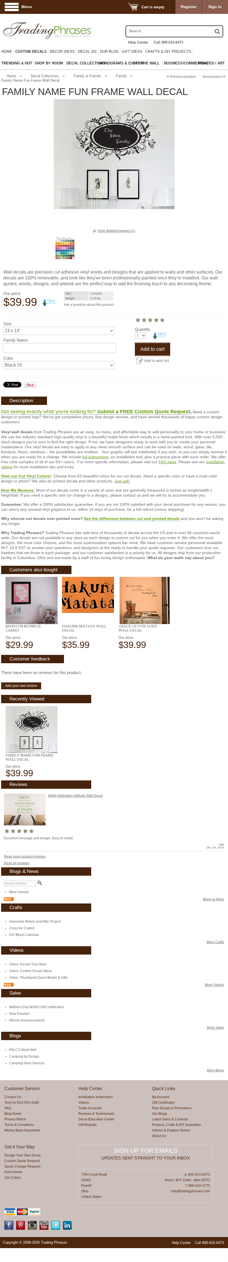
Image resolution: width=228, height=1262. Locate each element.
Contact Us (12, 1097)
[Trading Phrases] (35, 30)
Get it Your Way (19, 1147)
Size (7, 323)
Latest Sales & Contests (170, 1119)
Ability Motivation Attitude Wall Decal (75, 796)
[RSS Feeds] (9, 900)
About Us (159, 1136)
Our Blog (109, 51)
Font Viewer (13, 1172)
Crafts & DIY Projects (168, 51)
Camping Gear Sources (27, 1063)
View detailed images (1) (116, 231)
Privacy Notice (15, 1119)
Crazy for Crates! (21, 928)
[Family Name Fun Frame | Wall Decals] (32, 729)
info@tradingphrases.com (190, 1191)
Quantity (142, 329)
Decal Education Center (96, 1119)
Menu (26, 6)
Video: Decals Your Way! (27, 964)
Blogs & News (213, 899)
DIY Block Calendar (24, 935)
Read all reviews (16, 863)
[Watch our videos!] (43, 1229)
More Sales (215, 1028)
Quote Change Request (22, 1166)
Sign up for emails (146, 1150)
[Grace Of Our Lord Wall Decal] (144, 600)
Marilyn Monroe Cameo (23, 628)
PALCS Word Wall (22, 1050)
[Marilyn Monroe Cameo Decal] (32, 600)
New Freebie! (19, 1014)
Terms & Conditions (19, 1125)
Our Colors (12, 1178)
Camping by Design (24, 1056)
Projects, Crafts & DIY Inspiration (176, 1125)
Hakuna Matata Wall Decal (84, 628)
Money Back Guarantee (22, 1130)
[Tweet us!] (55, 1229)
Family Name (15, 340)
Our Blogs (159, 1114)
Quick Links (163, 1088)
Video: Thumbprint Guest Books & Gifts (38, 978)
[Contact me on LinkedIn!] (67, 1229)
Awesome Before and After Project (35, 921)
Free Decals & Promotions (172, 1108)
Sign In (215, 6)
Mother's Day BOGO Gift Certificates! (36, 1007)
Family (121, 76)
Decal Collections (45, 76)
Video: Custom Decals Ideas (30, 971)
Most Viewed (19, 892)
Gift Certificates (163, 1103)
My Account (160, 1097)
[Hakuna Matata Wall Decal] (88, 595)
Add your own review (21, 686)
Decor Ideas (62, 51)
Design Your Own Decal (22, 1155)
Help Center (138, 42)
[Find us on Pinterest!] (20, 1229)
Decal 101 (87, 51)
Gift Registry (87, 1125)
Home (6, 51)
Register (189, 6)
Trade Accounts (90, 1108)
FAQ (7, 1108)
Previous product (181, 77)
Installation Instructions (95, 1097)
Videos (83, 1103)
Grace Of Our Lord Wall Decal (137, 628)
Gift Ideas (132, 51)
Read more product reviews (25, 856)
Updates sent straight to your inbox (145, 1158)
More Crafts (215, 942)
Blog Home (12, 1114)
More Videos (214, 985)
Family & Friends (87, 76)
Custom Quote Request (22, 1161)
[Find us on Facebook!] (8, 1229)
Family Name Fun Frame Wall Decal (29, 757)
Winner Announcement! (26, 1020)
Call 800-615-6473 (168, 42)
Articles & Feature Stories (171, 1130)
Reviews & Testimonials (96, 1114)
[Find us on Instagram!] (32, 1229)
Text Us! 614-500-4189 (21, 1103)
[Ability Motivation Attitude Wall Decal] (25, 824)
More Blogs (215, 1070)
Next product (214, 77)
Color (8, 358)
